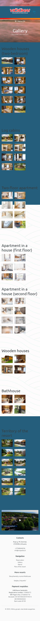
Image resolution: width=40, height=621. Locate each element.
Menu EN (21, 21)
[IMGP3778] (19, 147)
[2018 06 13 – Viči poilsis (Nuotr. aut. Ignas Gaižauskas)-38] (7, 329)
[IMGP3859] (19, 99)
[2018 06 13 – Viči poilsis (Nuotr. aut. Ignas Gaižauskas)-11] (7, 267)
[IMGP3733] (19, 481)
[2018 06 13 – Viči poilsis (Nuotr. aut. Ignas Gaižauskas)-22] (7, 310)
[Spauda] (7, 369)
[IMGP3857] (19, 61)
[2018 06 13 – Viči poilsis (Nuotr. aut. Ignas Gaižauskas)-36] (19, 320)
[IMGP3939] (7, 138)
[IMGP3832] (19, 70)
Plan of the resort (20, 566)
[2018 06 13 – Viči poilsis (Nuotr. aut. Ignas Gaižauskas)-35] (7, 320)
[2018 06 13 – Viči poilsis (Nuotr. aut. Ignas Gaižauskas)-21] (19, 301)
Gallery (20, 562)
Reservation (20, 560)
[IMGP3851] (7, 90)
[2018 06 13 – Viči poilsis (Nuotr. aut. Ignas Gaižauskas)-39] (19, 329)
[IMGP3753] (7, 166)
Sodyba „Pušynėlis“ (20, 580)
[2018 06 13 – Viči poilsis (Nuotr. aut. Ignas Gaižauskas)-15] (7, 276)
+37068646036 (20, 548)
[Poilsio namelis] (7, 359)
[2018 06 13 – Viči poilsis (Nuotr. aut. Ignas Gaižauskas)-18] (7, 301)
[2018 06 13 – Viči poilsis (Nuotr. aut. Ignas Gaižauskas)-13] (19, 267)
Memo (20, 564)
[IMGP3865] (19, 443)
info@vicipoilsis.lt (20, 550)
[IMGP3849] (19, 90)
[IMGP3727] (19, 109)
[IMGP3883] (7, 452)
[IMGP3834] (7, 80)
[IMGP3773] (7, 147)
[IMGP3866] (7, 60)
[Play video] (20, 520)
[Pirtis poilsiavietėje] (7, 399)
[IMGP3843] (7, 99)
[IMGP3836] (19, 80)
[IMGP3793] (19, 157)
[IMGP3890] (19, 452)
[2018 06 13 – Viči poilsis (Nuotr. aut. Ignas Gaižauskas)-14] (7, 257)
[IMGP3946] (19, 491)
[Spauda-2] (19, 369)
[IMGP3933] (19, 462)
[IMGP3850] (7, 70)
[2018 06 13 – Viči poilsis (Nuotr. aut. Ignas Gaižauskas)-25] (19, 310)
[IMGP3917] (7, 443)
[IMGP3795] (19, 138)
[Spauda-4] (19, 359)
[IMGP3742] (7, 491)
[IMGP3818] (7, 472)
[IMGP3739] (19, 166)
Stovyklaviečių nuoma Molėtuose (20, 576)
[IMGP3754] (7, 157)
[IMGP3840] (7, 109)
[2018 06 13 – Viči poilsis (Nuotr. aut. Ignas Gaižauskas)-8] (19, 257)
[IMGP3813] (19, 472)
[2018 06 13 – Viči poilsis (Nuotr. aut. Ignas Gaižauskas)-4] (19, 277)
